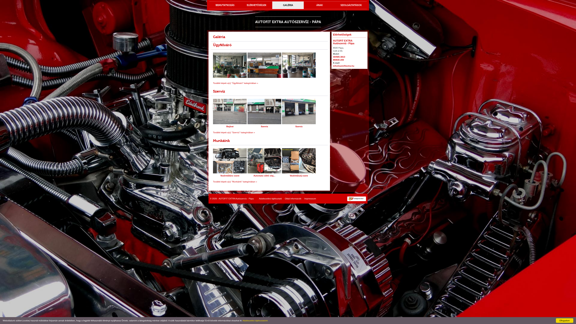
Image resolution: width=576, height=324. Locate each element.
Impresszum (310, 198)
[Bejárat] (230, 124)
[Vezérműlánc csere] (230, 173)
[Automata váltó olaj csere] (264, 173)
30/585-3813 (339, 57)
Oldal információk (293, 198)
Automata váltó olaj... (264, 175)
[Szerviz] (264, 124)
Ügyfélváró (222, 45)
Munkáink (221, 140)
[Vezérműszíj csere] (299, 173)
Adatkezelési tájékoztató (270, 198)
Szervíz (219, 91)
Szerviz (264, 126)
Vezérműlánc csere (229, 175)
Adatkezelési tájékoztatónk (255, 320)
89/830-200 (338, 60)
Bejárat (230, 126)
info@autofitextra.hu (343, 66)
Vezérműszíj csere (299, 175)
